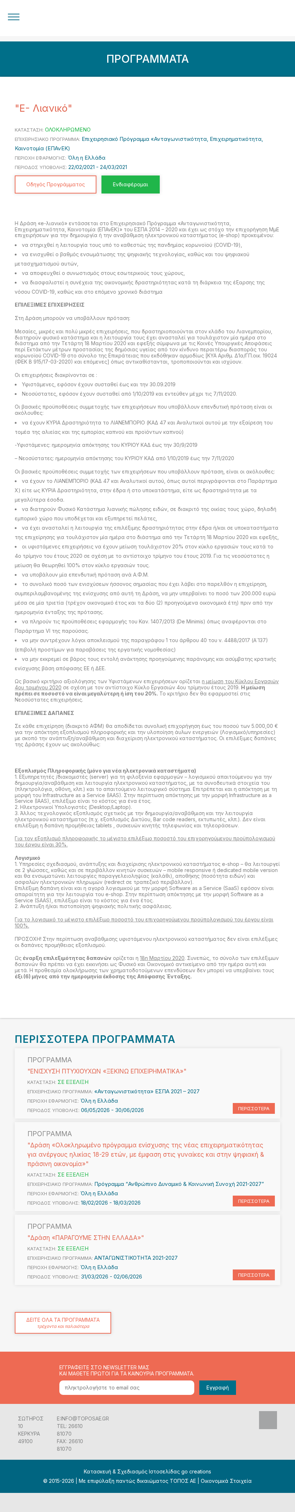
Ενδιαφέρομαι (130, 184)
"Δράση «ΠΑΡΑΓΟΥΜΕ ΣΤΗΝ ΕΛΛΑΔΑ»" (85, 1237)
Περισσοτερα (253, 1108)
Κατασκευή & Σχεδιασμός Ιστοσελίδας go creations (147, 1471)
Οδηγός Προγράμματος (55, 184)
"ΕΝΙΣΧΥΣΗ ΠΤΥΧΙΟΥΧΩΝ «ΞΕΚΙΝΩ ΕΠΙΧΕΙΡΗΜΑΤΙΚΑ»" (106, 1071)
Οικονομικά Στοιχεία (226, 1481)
